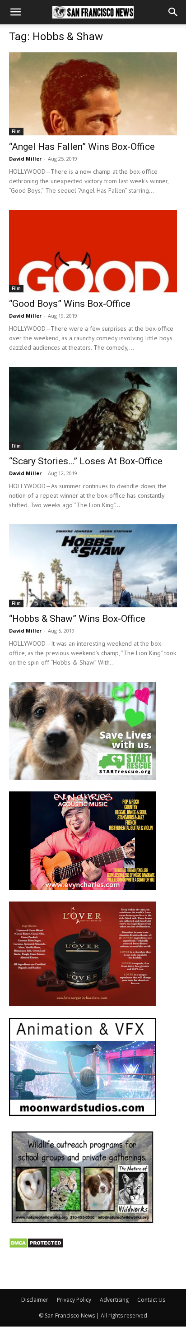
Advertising (114, 1300)
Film (16, 131)
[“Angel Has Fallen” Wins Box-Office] (93, 93)
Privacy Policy (74, 1300)
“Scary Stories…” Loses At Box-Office (86, 461)
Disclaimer (34, 1300)
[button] (15, 12)
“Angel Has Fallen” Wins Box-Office (82, 146)
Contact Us (151, 1300)
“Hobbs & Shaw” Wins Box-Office (77, 618)
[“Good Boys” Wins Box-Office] (93, 251)
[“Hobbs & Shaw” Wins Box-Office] (93, 565)
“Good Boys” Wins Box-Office (69, 303)
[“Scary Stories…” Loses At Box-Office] (93, 408)
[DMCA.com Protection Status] (36, 1246)
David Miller (25, 158)
